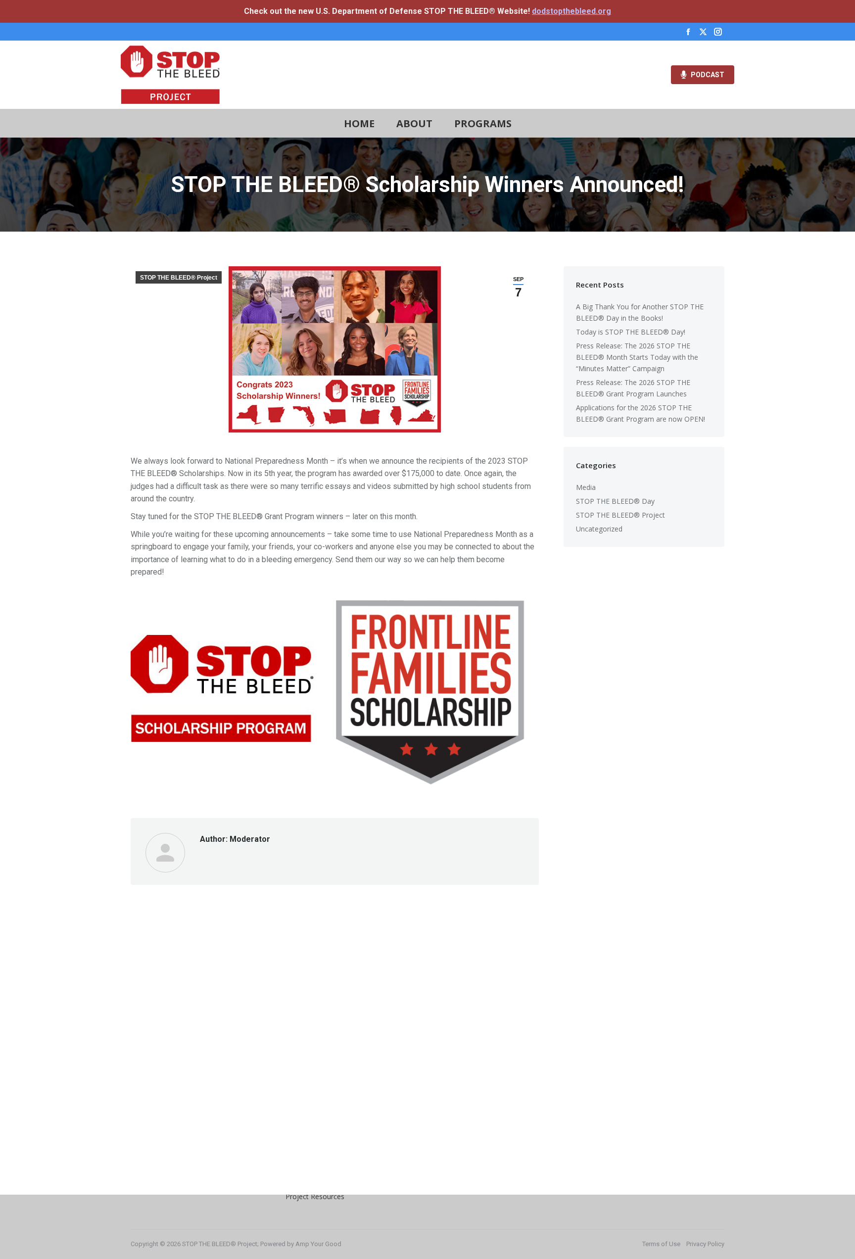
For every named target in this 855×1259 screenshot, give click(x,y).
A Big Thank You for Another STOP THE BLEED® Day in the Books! (640, 312)
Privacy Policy (705, 1244)
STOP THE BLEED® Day (615, 501)
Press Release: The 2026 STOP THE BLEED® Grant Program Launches (633, 388)
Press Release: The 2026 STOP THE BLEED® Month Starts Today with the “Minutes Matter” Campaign (637, 357)
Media (586, 487)
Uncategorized (599, 528)
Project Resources (314, 1196)
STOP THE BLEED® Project (178, 277)
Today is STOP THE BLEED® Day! (630, 332)
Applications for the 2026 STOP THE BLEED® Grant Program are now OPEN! (640, 413)
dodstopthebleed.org (571, 11)
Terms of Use (661, 1244)
